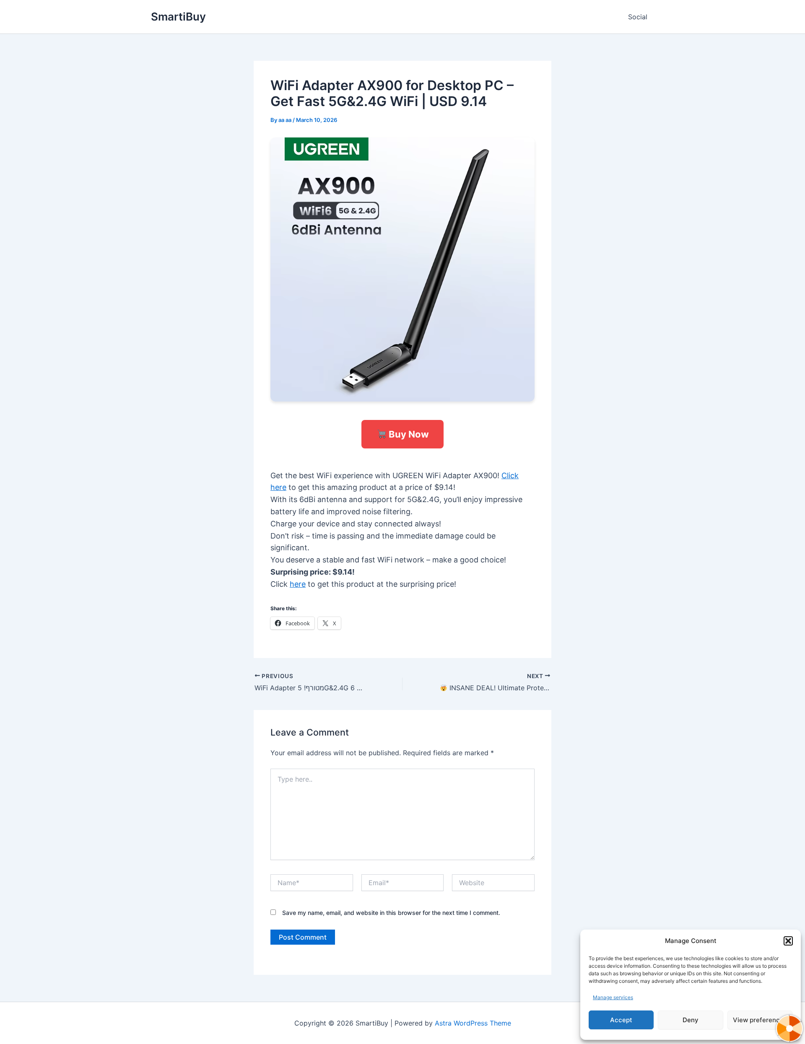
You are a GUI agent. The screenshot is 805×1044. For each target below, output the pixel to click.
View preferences (760, 1020)
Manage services (613, 997)
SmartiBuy (178, 16)
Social (637, 17)
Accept (621, 1020)
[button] (788, 941)
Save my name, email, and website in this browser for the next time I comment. (391, 912)
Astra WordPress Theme (473, 1023)
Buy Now (408, 434)
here (298, 584)
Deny (691, 1020)
